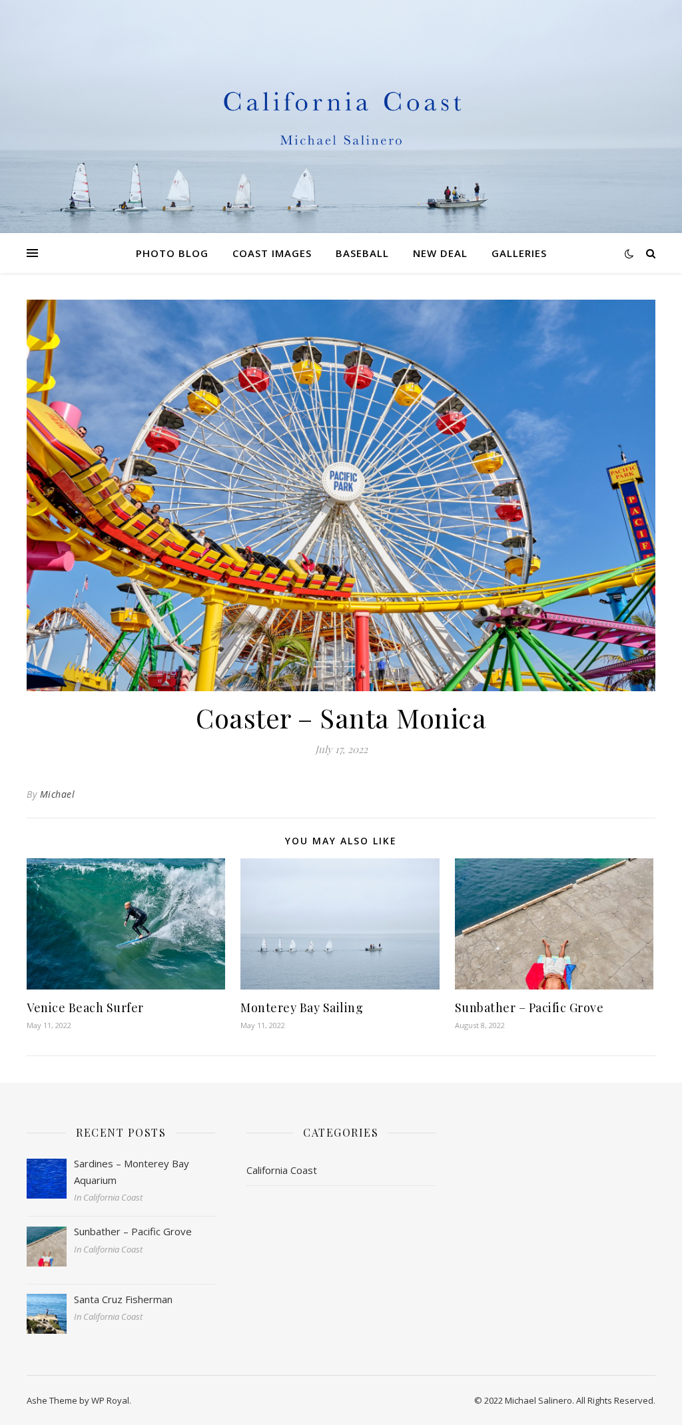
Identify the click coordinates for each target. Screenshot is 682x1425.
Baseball (362, 253)
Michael (57, 794)
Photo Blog (172, 253)
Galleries (519, 253)
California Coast (281, 1170)
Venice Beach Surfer (85, 1007)
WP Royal (110, 1400)
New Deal (440, 253)
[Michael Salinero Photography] (341, 116)
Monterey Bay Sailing (301, 1007)
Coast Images (272, 253)
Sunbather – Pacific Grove (529, 1007)
